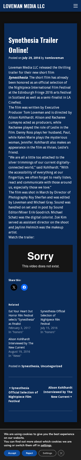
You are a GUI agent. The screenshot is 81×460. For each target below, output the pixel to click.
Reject (29, 453)
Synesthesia (30, 366)
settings (46, 445)
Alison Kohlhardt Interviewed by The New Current (21, 343)
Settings (47, 453)
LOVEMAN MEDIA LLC (24, 6)
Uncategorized (51, 366)
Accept (12, 453)
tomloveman (54, 58)
